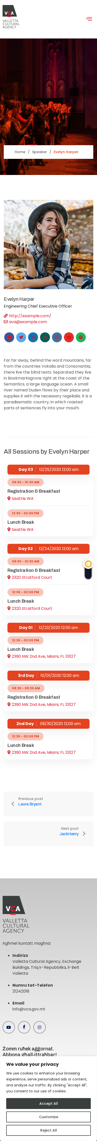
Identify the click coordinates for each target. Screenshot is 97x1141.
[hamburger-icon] (89, 19)
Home (20, 151)
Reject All (48, 1130)
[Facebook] (24, 1027)
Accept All (48, 1103)
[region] (48, 1098)
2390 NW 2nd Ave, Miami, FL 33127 (44, 656)
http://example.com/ (30, 316)
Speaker (39, 151)
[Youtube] (8, 1027)
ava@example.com (28, 322)
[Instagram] (39, 1027)
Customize (48, 1116)
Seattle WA (23, 498)
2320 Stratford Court (32, 577)
